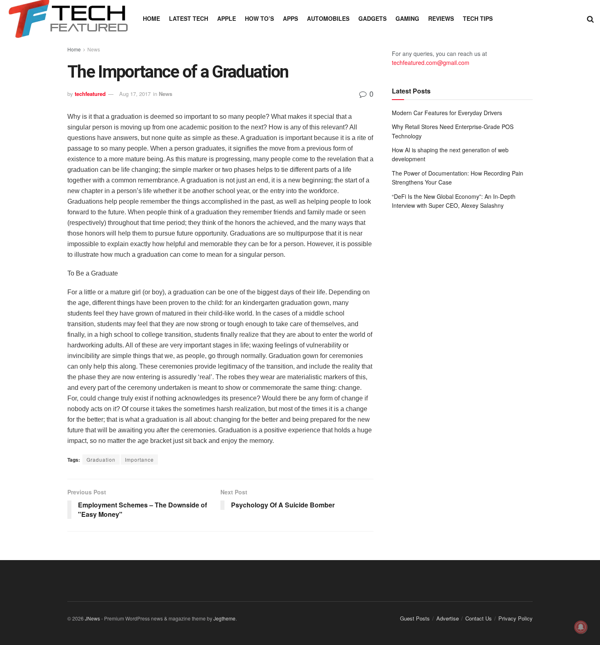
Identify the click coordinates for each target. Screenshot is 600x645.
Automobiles (328, 18)
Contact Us (478, 618)
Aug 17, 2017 (135, 94)
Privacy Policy (515, 618)
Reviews (441, 18)
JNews (92, 618)
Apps (290, 18)
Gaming (407, 18)
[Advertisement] (462, 283)
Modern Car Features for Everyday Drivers (447, 113)
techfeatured (90, 94)
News (93, 49)
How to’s (259, 18)
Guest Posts (415, 618)
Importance (139, 459)
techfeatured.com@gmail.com (430, 62)
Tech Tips (478, 18)
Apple (226, 18)
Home (151, 18)
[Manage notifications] (580, 627)
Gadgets (372, 18)
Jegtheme (224, 618)
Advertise (447, 618)
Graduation (101, 459)
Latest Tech (188, 18)
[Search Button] (590, 18)
